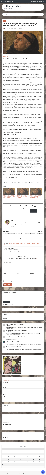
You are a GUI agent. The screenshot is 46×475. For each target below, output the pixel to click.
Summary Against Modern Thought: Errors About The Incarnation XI (22, 196)
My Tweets (5, 318)
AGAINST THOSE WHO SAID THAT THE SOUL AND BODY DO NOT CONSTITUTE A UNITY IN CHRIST (23, 61)
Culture (4, 387)
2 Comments (21, 28)
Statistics (4, 399)
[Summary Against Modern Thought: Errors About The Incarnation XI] (23, 191)
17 (2, 459)
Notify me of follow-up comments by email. (12, 278)
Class (4, 384)
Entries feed (6, 422)
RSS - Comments (6, 437)
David (7, 324)
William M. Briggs (12, 6)
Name (4, 273)
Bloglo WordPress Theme (34, 473)
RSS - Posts (5, 434)
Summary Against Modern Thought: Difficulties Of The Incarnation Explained (35, 196)
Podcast (4, 394)
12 (14, 456)
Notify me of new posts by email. (11, 281)
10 (2, 456)
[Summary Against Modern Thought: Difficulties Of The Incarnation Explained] (36, 191)
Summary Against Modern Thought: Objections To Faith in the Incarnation (9, 196)
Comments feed (7, 424)
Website (32, 273)
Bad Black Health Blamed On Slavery (17, 324)
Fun (3, 389)
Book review (5, 382)
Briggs (13, 221)
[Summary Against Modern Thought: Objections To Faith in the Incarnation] (9, 191)
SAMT (5, 20)
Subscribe (33, 211)
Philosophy (5, 392)
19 (14, 459)
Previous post (5, 56)
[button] (13, 226)
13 (20, 456)
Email (18, 273)
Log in (5, 419)
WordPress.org (7, 426)
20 (20, 459)
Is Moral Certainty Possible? (16, 341)
